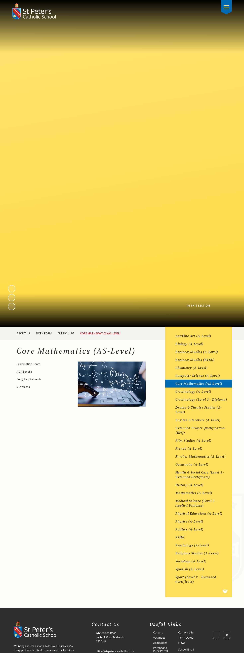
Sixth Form (44, 333)
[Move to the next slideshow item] (11, 297)
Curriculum (66, 333)
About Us (23, 333)
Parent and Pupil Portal (160, 649)
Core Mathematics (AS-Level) (100, 333)
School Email (186, 649)
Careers (158, 632)
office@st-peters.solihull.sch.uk (115, 651)
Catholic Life (186, 632)
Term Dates (185, 637)
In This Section (198, 305)
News (181, 642)
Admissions (160, 642)
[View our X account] (227, 635)
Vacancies (159, 637)
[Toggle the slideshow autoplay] (11, 306)
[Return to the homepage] (34, 11)
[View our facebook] (216, 635)
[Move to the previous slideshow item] (11, 288)
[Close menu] (226, 7)
